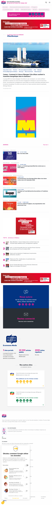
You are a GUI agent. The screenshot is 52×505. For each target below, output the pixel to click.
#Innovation (6, 150)
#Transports (34, 7)
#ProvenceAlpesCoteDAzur (25, 69)
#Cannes (15, 69)
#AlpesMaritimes (7, 69)
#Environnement (29, 71)
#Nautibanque (37, 71)
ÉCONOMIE (4, 441)
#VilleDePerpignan (14, 200)
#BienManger (6, 162)
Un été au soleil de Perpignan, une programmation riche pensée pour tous (31, 204)
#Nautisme (13, 150)
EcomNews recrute (43, 497)
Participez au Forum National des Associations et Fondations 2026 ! (32, 191)
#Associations (6, 187)
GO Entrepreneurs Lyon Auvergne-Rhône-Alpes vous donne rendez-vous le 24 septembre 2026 (32, 179)
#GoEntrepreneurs (18, 175)
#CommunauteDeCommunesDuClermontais (19, 7)
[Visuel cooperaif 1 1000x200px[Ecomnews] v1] (26, 25)
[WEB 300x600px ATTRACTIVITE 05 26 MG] (26, 117)
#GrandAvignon (15, 162)
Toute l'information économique (17, 2)
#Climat (17, 9)
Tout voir (45, 144)
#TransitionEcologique (8, 9)
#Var (35, 69)
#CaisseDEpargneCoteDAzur (10, 71)
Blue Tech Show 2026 (22, 153)
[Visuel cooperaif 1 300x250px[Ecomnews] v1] (26, 226)
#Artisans (35, 9)
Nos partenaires (12, 428)
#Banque (39, 69)
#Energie (21, 71)
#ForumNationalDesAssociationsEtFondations (23, 187)
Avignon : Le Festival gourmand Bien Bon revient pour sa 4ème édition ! (31, 166)
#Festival (5, 200)
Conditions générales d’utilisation (30, 497)
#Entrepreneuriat (7, 175)
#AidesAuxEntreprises (26, 9)
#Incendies (5, 7)
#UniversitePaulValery (44, 9)
